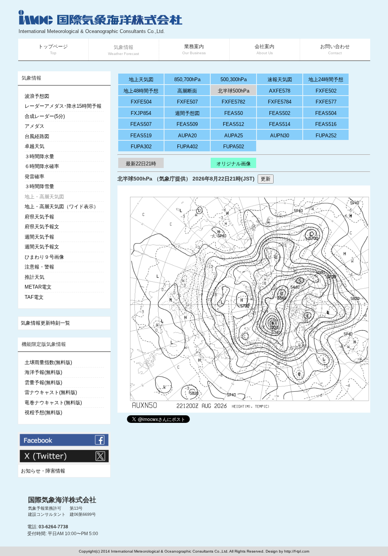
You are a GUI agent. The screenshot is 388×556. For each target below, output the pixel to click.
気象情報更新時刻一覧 (45, 323)
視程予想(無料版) (43, 412)
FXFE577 (326, 102)
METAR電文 (38, 287)
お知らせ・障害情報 (43, 471)
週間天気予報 (39, 237)
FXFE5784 (279, 102)
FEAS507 (141, 124)
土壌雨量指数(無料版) (48, 362)
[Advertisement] (279, 22)
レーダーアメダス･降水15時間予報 (63, 106)
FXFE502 (326, 91)
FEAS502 (279, 113)
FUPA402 (187, 146)
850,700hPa (187, 79)
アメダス (34, 126)
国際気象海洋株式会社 (62, 500)
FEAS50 (233, 113)
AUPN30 (279, 135)
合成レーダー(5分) (45, 116)
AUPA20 (187, 135)
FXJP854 (141, 113)
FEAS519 (141, 135)
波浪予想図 (37, 96)
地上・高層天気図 (44, 196)
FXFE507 (187, 102)
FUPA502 (233, 146)
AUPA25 (233, 135)
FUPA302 (141, 146)
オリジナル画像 (233, 163)
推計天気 (34, 277)
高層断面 (187, 91)
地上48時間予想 (141, 91)
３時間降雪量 (39, 186)
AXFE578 (279, 91)
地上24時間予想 (325, 79)
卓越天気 (34, 146)
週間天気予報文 (42, 247)
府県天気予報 (39, 217)
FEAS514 (279, 124)
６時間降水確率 (42, 166)
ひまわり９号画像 (44, 257)
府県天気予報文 (42, 226)
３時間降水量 (39, 156)
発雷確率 (34, 176)
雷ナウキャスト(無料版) (51, 392)
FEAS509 (187, 124)
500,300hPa (234, 79)
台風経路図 (37, 136)
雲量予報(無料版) (43, 382)
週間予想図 (187, 113)
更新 (266, 179)
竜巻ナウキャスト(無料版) (53, 402)
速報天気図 (280, 79)
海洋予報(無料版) (43, 372)
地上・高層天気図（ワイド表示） (62, 206)
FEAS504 (325, 113)
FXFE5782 (233, 102)
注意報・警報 (39, 267)
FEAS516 (325, 124)
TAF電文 (34, 297)
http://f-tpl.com (296, 551)
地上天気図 (141, 79)
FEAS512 (233, 124)
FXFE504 (141, 102)
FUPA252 (326, 135)
